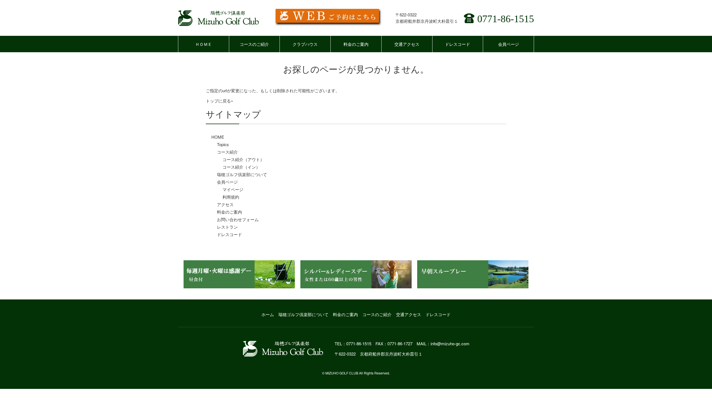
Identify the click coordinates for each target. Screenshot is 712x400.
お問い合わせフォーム (238, 219)
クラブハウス (305, 44)
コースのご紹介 (254, 44)
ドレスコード (457, 44)
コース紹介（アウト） (243, 159)
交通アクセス (406, 44)
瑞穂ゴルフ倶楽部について (242, 174)
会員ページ (508, 44)
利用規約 (230, 197)
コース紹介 (227, 152)
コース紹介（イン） (241, 167)
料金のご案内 (356, 44)
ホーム (267, 314)
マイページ (232, 189)
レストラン (227, 227)
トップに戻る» (219, 101)
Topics (223, 144)
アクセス (225, 204)
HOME (217, 137)
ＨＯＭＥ (203, 44)
